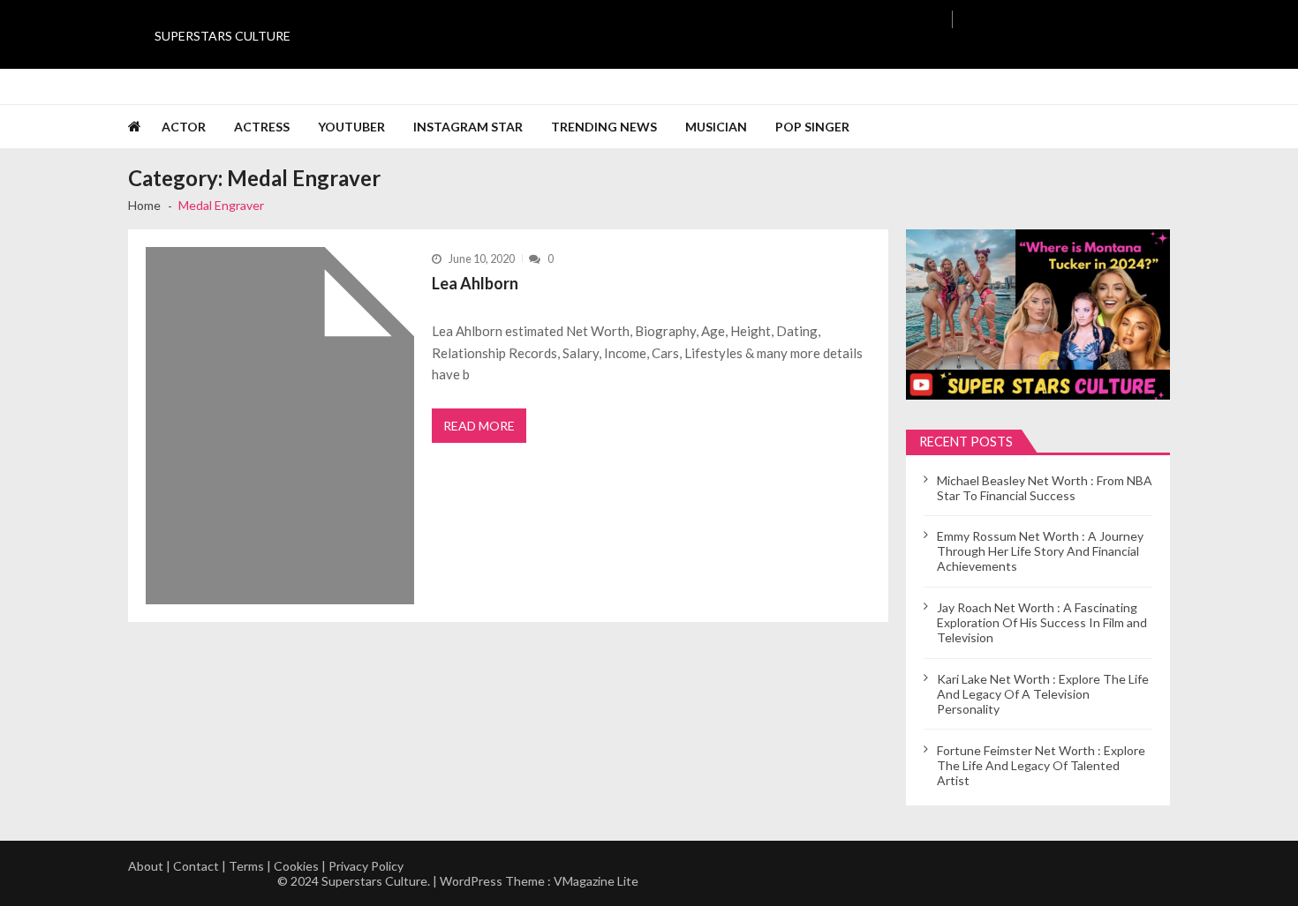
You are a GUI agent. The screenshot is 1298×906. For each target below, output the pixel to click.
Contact (196, 865)
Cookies (296, 865)
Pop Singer (812, 126)
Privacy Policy (366, 865)
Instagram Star (468, 126)
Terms (246, 865)
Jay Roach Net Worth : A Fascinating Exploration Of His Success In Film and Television (1042, 622)
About (145, 865)
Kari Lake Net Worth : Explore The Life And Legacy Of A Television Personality (1043, 693)
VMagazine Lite (596, 880)
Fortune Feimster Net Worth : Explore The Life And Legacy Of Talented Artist (1041, 765)
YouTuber (351, 126)
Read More (479, 425)
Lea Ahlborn (475, 283)
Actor (184, 126)
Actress (262, 126)
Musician (716, 126)
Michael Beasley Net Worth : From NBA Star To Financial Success (1044, 488)
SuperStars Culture (223, 35)
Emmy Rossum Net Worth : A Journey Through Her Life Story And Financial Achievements (1040, 550)
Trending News (604, 126)
